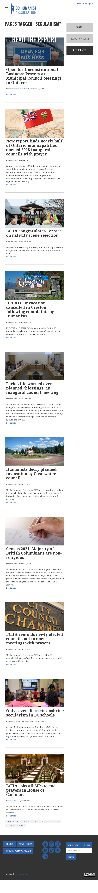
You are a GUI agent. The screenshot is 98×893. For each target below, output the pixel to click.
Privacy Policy (25, 843)
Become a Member (80, 38)
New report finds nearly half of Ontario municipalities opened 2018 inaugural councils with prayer (34, 147)
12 (59, 821)
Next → (21, 826)
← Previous (10, 821)
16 (11, 826)
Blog (15, 721)
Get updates (79, 50)
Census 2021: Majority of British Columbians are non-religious (34, 553)
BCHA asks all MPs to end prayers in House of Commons (31, 790)
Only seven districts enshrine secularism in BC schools (35, 713)
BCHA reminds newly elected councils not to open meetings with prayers (34, 638)
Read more (11, 94)
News (15, 160)
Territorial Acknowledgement (17, 850)
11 (55, 821)
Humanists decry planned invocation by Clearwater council (31, 473)
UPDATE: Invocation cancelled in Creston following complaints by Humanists (30, 309)
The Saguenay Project (21, 89)
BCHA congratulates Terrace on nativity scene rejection (34, 233)
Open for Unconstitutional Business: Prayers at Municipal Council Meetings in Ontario (34, 76)
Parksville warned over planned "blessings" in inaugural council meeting (32, 388)
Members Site (74, 845)
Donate (79, 27)
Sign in (87, 845)
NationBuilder (21, 874)
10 (50, 821)
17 (16, 826)
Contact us (9, 843)
